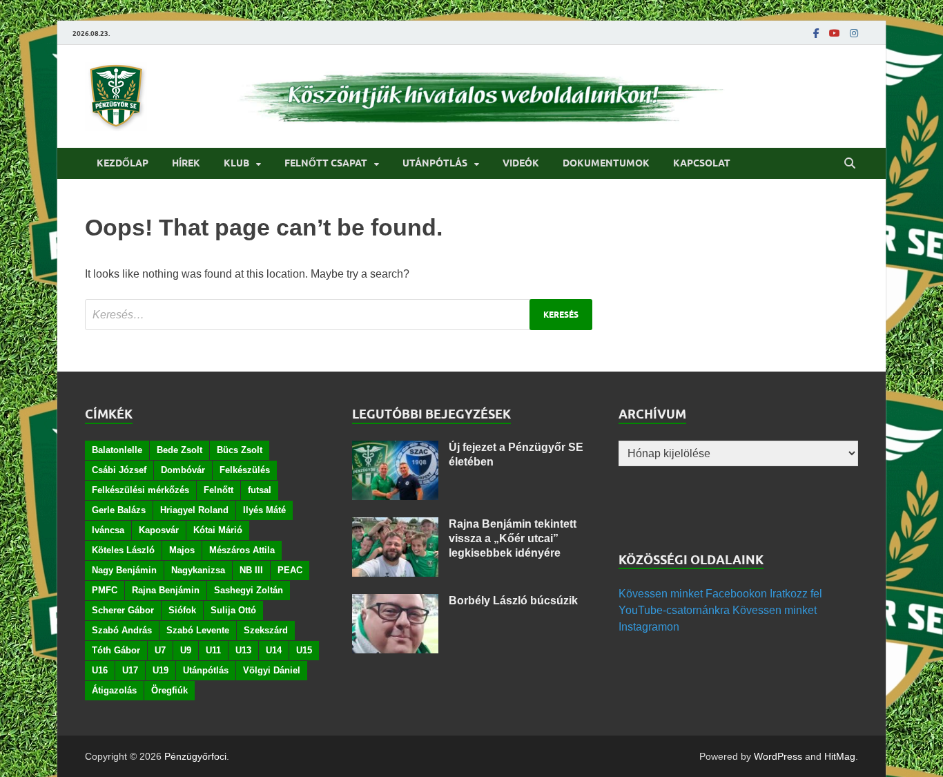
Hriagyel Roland (194, 510)
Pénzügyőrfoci (195, 756)
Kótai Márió (217, 530)
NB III (251, 570)
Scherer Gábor (123, 610)
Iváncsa (108, 530)
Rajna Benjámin (166, 590)
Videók (521, 163)
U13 (243, 650)
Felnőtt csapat (325, 163)
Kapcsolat (701, 163)
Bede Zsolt (179, 450)
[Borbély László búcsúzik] (395, 602)
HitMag (839, 756)
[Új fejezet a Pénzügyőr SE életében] (395, 448)
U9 (185, 650)
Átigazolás (114, 690)
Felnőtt (218, 490)
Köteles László (123, 550)
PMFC (104, 590)
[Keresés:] (338, 314)
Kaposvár (159, 530)
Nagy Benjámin (124, 570)
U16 (100, 670)
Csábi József (119, 470)
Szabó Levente (197, 630)
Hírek (186, 163)
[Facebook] (816, 33)
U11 (213, 650)
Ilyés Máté (264, 510)
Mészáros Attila (242, 550)
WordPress (778, 756)
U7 (160, 650)
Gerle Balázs (119, 510)
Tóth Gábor (116, 650)
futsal (259, 490)
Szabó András (122, 630)
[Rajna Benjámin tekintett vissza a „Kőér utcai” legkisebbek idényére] (395, 525)
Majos (182, 550)
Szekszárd (266, 630)
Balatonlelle (117, 450)
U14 (274, 650)
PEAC (290, 570)
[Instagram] (854, 33)
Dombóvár (183, 470)
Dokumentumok (606, 163)
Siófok (182, 610)
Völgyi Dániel (271, 670)
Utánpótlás (434, 163)
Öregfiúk (169, 690)
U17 (130, 670)
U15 (304, 650)
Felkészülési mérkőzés (140, 490)
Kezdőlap (122, 163)
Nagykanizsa (198, 570)
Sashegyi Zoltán (248, 590)
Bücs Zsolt (239, 450)
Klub (236, 163)
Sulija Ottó (233, 610)
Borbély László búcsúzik (513, 600)
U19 (160, 670)
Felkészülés (245, 470)
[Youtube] (835, 33)
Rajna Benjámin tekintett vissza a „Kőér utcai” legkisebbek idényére (512, 538)
